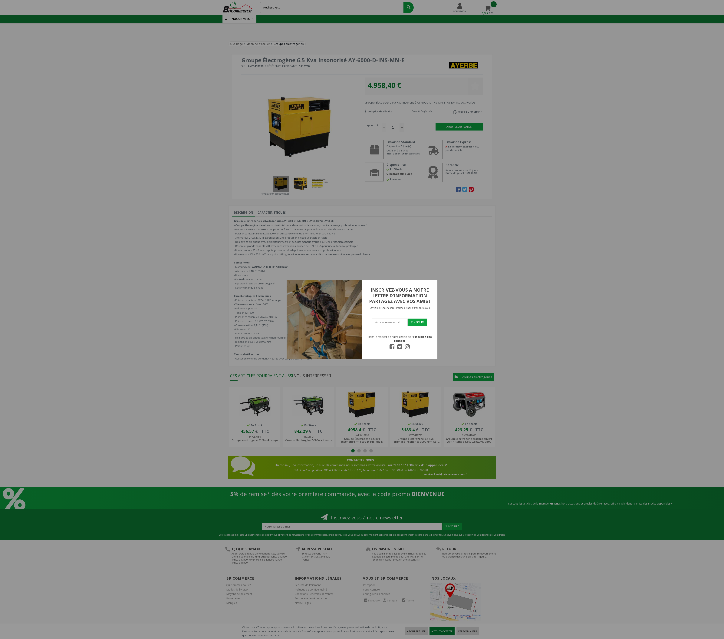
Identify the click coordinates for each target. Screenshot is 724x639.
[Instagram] (407, 348)
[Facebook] (392, 348)
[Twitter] (399, 348)
